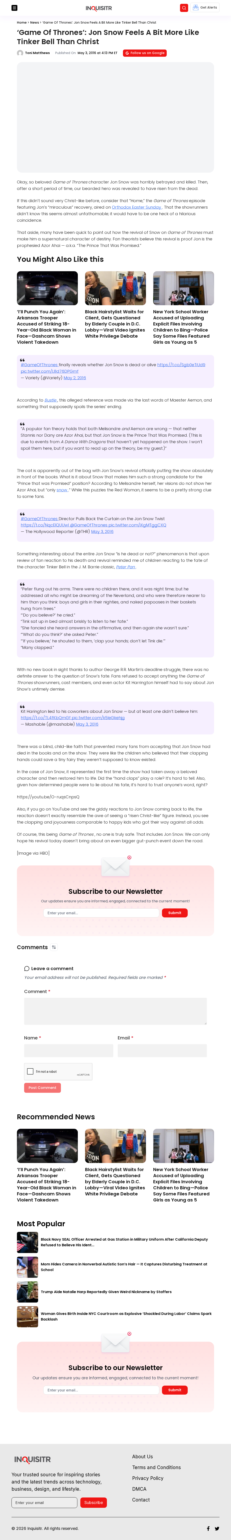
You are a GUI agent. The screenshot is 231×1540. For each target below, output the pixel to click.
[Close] (168, 312)
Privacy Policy (125, 375)
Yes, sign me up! (115, 357)
